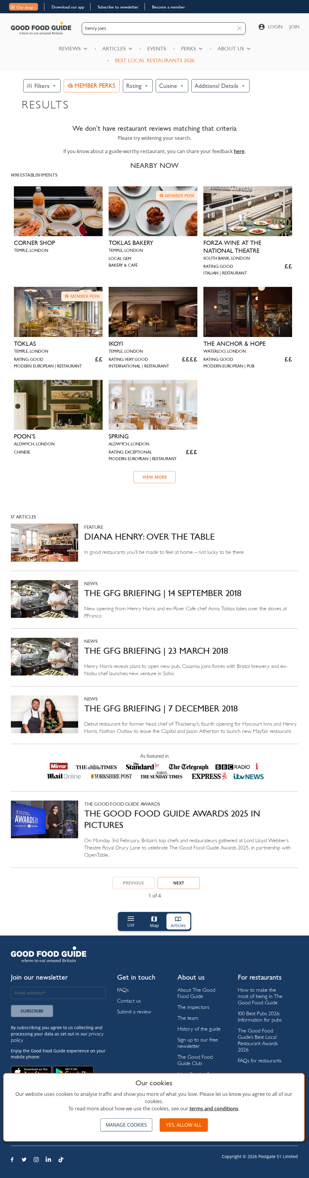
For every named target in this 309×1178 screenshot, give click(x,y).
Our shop (24, 7)
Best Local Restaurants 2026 (154, 60)
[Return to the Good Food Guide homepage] (41, 28)
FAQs (123, 990)
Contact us (129, 1000)
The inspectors (193, 1007)
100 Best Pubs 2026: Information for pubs (260, 1016)
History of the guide (199, 1029)
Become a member (168, 7)
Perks (188, 49)
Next (178, 883)
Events (156, 49)
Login (275, 27)
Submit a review (134, 1011)
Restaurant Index (28, 1170)
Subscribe (32, 1011)
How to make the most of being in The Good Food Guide (260, 996)
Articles (114, 49)
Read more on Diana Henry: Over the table (154, 547)
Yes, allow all (184, 1125)
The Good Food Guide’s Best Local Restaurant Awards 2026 (258, 1040)
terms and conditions (214, 1108)
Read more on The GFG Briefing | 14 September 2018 (154, 604)
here (239, 151)
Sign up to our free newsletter (197, 1042)
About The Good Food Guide (196, 993)
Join (294, 27)
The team (187, 1018)
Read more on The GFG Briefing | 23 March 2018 (154, 662)
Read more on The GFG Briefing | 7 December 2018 (154, 719)
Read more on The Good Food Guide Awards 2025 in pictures (154, 834)
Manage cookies (126, 1125)
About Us (231, 49)
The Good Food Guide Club (195, 1060)
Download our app (68, 7)
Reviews (70, 49)
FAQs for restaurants (259, 1060)
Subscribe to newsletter (118, 7)
